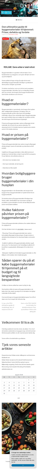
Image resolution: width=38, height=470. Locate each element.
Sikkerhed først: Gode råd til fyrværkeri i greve (15, 362)
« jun (18, 398)
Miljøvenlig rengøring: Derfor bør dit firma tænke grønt (18, 364)
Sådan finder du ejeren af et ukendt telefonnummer (17, 360)
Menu (20, 20)
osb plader (20, 229)
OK (23, 465)
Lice (19, 6)
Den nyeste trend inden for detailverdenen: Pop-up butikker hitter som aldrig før (28, 307)
